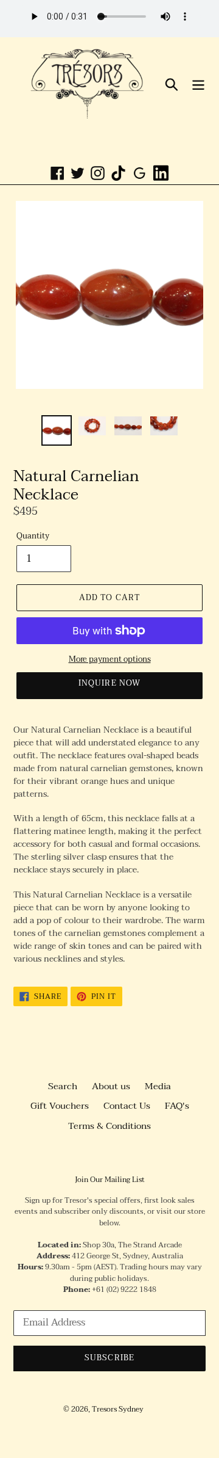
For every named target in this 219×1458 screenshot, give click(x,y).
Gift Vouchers (59, 1106)
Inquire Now (109, 683)
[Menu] (198, 83)
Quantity (32, 537)
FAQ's (177, 1106)
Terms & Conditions (109, 1126)
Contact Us (126, 1106)
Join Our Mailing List (110, 1179)
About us (111, 1086)
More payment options (110, 660)
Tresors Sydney (118, 1409)
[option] (56, 430)
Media (158, 1086)
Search (62, 1086)
